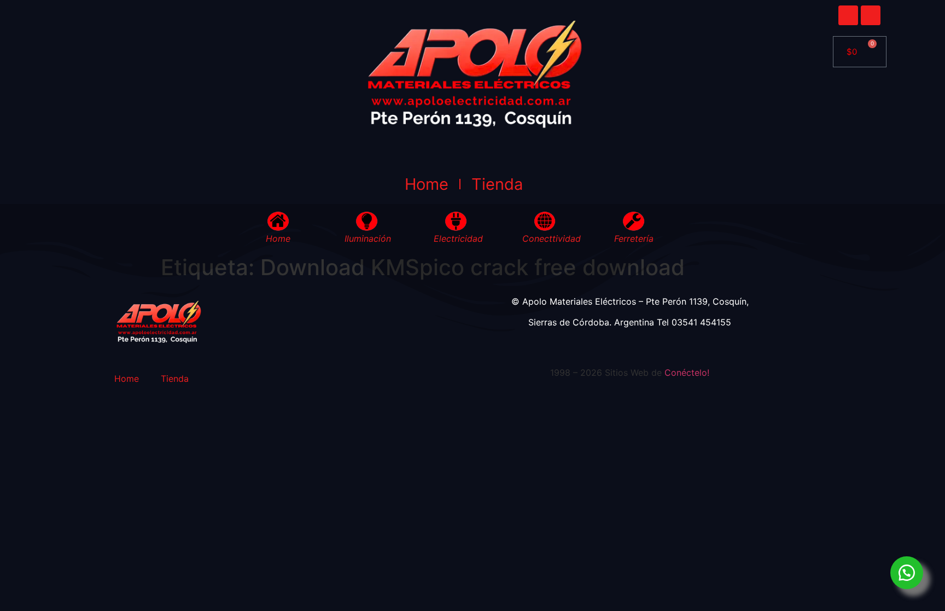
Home (426, 184)
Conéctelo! (686, 372)
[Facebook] (848, 15)
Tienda (497, 184)
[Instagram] (870, 15)
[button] (906, 572)
